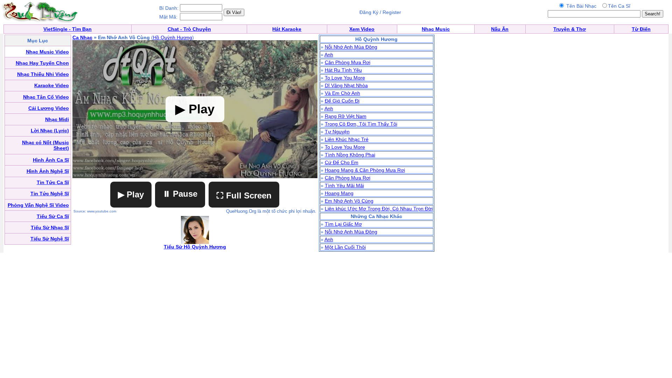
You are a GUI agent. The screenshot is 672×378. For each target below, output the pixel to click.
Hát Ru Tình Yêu (343, 70)
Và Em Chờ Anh (342, 93)
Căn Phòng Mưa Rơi (347, 62)
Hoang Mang (339, 193)
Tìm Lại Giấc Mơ (343, 224)
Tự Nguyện (337, 131)
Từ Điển (641, 29)
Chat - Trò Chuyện (189, 29)
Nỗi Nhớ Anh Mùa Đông (351, 47)
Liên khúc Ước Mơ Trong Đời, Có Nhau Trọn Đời (379, 208)
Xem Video (361, 29)
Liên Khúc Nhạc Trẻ (347, 139)
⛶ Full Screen (244, 195)
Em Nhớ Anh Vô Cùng (349, 201)
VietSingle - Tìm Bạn (67, 29)
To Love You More (345, 77)
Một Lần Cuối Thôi (345, 247)
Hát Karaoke (286, 29)
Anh (328, 54)
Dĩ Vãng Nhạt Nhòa (346, 85)
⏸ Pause (180, 193)
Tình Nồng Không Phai (350, 155)
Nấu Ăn (500, 29)
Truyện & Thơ (569, 29)
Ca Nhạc (82, 37)
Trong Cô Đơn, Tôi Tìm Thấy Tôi (361, 124)
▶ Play (131, 194)
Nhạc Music (436, 29)
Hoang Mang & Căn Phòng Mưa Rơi (365, 170)
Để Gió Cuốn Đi (342, 101)
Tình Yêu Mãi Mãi (344, 185)
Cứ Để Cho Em (341, 162)
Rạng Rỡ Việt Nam (345, 116)
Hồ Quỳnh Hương (172, 37)
